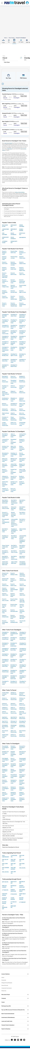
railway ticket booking (19, 192)
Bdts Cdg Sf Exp (6, 103)
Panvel (5, 117)
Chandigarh (16, 97)
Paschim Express (6, 94)
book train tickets (8, 143)
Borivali (5, 97)
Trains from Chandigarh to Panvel (10, 847)
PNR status (9, 148)
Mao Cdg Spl (5, 121)
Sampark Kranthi (6, 113)
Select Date (24, 96)
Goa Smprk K (5, 129)
